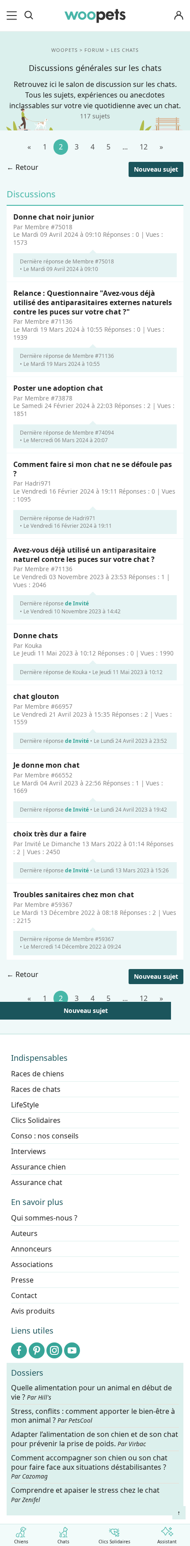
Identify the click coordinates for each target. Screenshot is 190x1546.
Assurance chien (38, 1167)
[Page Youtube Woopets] (72, 1350)
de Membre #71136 (89, 356)
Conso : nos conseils (45, 1136)
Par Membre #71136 (42, 322)
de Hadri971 (80, 518)
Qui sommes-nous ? (44, 1218)
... (125, 147)
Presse (22, 1280)
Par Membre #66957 (42, 706)
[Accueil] (95, 15)
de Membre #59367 (89, 939)
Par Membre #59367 (42, 905)
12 (144, 147)
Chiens (21, 1541)
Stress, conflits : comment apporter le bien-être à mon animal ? (93, 1415)
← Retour (22, 167)
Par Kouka (27, 646)
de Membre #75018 (89, 261)
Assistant (167, 1541)
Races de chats (36, 1089)
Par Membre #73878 (42, 398)
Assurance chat (36, 1182)
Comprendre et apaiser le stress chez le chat (85, 1494)
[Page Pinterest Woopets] (37, 1350)
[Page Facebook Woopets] (19, 1350)
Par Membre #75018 (42, 227)
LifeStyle (25, 1105)
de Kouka (76, 672)
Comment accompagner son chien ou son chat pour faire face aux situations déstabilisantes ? (89, 1466)
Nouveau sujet (156, 169)
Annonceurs (31, 1249)
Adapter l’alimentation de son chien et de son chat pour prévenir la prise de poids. (94, 1439)
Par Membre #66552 (42, 775)
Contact (24, 1295)
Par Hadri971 (32, 484)
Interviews (28, 1151)
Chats (63, 1541)
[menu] (13, 15)
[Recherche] (28, 15)
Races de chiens (37, 1074)
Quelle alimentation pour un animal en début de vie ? (91, 1392)
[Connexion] (178, 16)
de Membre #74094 (89, 432)
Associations (32, 1264)
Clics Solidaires (114, 1541)
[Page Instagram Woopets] (54, 1350)
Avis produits (33, 1311)
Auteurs (24, 1233)
